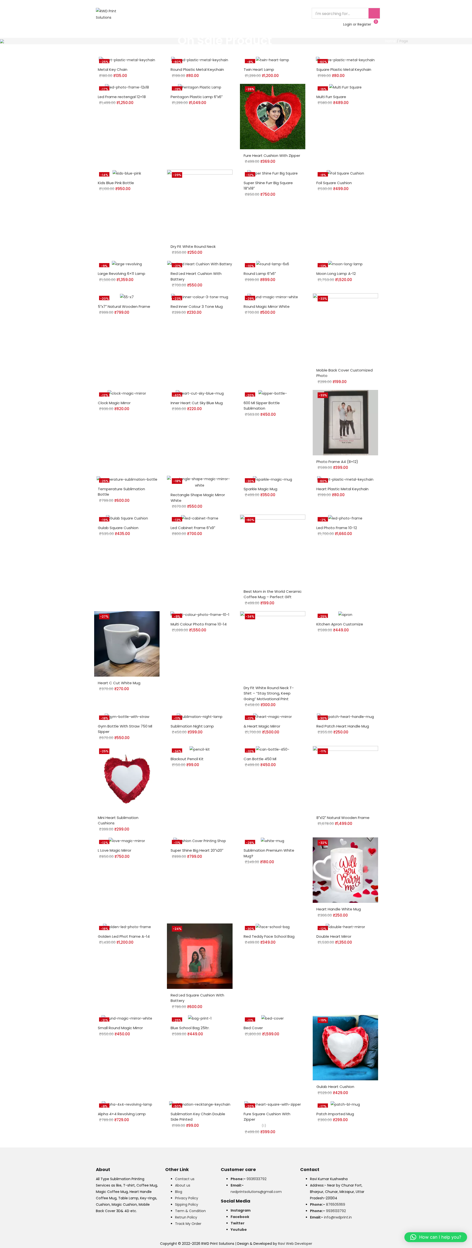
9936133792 (248, 1178)
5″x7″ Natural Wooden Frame (124, 306)
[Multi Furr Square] (345, 87)
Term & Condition (190, 1210)
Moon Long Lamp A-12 (336, 273)
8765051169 (327, 1204)
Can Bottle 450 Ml (260, 758)
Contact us (184, 1178)
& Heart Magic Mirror (262, 726)
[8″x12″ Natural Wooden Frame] (345, 778)
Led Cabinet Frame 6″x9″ (193, 527)
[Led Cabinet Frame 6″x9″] (199, 517)
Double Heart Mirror (333, 936)
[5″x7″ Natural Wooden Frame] (127, 296)
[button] (435, 1237)
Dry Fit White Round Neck (193, 246)
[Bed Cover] (272, 1018)
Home (149, 13)
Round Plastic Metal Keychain (197, 69)
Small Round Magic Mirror (120, 1027)
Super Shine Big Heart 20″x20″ (197, 850)
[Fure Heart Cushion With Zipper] (272, 116)
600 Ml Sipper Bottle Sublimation (262, 405)
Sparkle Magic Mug (260, 488)
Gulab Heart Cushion (335, 1086)
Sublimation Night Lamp (192, 726)
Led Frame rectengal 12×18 (122, 96)
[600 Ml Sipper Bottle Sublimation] (272, 393)
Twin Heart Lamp (259, 69)
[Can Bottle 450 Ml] (272, 749)
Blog (178, 1191)
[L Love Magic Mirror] (127, 840)
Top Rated (171, 13)
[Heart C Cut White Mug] (127, 643)
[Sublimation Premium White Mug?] (272, 840)
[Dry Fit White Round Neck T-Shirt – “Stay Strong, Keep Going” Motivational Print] (272, 646)
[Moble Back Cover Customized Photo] (345, 328)
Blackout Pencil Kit (187, 758)
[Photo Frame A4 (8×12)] (345, 422)
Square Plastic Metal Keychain (343, 69)
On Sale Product (252, 13)
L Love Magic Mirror (114, 850)
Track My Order (188, 1223)
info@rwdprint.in (331, 1217)
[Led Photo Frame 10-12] (345, 517)
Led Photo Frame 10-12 (336, 527)
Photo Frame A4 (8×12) (337, 461)
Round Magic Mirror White (267, 306)
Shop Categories (164, 24)
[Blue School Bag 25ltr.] (199, 1018)
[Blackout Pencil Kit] (200, 749)
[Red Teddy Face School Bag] (273, 926)
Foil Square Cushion (334, 182)
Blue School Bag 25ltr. (190, 1027)
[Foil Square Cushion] (345, 172)
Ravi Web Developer (295, 1243)
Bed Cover (253, 1027)
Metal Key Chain (112, 69)
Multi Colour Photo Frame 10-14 (199, 624)
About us (182, 1185)
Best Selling (200, 13)
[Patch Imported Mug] (345, 1104)
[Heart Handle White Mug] (345, 869)
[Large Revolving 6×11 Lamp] (127, 263)
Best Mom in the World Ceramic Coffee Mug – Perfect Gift (273, 594)
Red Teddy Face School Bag (269, 936)
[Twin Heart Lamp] (272, 59)
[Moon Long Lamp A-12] (345, 263)
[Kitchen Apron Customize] (345, 614)
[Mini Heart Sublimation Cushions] (127, 778)
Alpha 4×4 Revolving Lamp (122, 1113)
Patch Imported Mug (335, 1113)
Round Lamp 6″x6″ (260, 273)
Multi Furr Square (331, 96)
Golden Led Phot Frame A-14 (124, 936)
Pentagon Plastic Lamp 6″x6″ (196, 96)
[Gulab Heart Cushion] (345, 1047)
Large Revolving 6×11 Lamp (121, 273)
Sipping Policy (186, 1204)
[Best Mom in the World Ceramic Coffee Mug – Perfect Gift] (272, 549)
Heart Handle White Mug (338, 909)
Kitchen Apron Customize (339, 624)
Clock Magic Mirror (114, 402)
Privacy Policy (186, 1198)
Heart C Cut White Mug (119, 682)
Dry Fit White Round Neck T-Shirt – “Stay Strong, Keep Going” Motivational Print (269, 693)
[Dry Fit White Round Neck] (199, 204)
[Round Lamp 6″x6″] (272, 263)
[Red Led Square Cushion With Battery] (199, 955)
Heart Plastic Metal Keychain (342, 488)
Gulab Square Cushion (118, 527)
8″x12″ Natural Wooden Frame (342, 817)
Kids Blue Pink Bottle (116, 182)
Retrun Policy (186, 1217)
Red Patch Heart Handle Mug (342, 726)
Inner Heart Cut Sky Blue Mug (197, 402)
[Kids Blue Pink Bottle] (127, 172)
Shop (223, 13)
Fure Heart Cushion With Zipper (272, 155)
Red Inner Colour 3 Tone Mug (197, 306)
